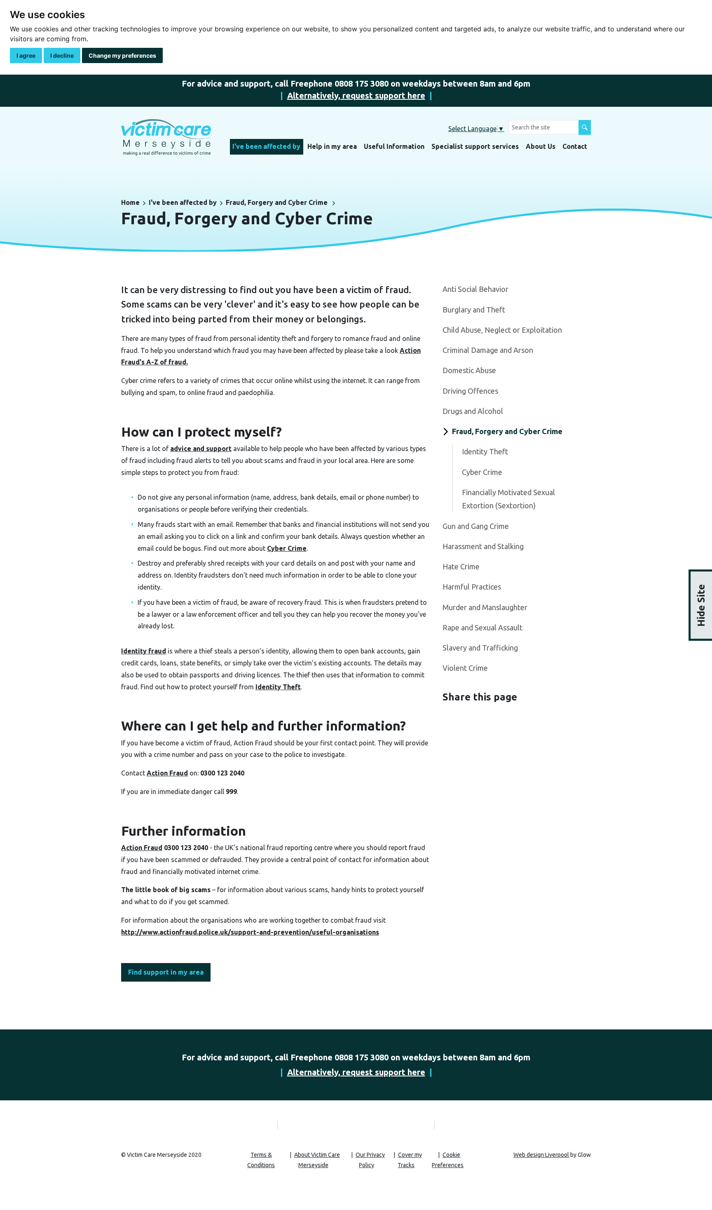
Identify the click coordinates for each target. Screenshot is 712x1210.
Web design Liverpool (541, 1154)
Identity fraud (143, 651)
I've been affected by (266, 146)
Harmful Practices (472, 587)
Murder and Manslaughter (485, 607)
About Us (540, 146)
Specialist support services (475, 146)
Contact (574, 146)
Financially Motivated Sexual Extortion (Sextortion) (508, 499)
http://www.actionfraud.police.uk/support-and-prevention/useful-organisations (250, 932)
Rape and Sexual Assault (482, 627)
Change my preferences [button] (122, 55)
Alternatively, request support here (356, 95)
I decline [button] (62, 55)
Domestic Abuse (469, 370)
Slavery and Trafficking (480, 648)
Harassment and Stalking (483, 546)
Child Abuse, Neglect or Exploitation (502, 330)
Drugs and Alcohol (473, 411)
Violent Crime (465, 668)
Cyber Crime (287, 548)
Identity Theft (278, 687)
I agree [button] (25, 55)
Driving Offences (470, 391)
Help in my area (332, 146)
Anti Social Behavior (475, 289)
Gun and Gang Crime (476, 526)
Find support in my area (166, 972)
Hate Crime (461, 566)
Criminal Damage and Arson (488, 350)
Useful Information (394, 146)
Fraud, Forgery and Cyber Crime (277, 202)
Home (130, 202)
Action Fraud (167, 773)
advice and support (201, 448)
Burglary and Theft (474, 309)
